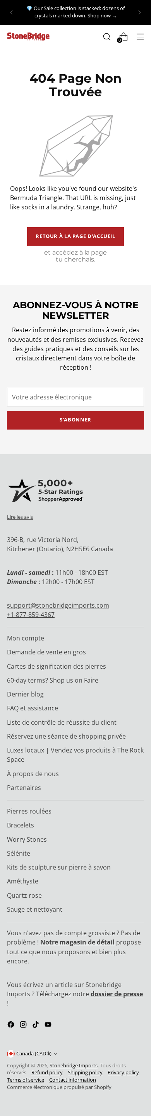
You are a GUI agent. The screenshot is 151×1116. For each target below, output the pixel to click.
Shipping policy (85, 1072)
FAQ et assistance (32, 708)
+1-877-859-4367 (31, 614)
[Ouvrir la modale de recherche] (107, 36)
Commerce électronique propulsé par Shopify (59, 1087)
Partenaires (24, 787)
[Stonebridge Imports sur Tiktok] (36, 1026)
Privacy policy (123, 1072)
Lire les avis (20, 516)
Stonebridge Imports (74, 1065)
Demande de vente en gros (46, 652)
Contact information (72, 1080)
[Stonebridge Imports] (28, 36)
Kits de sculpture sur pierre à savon (59, 867)
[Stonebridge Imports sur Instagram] (24, 1026)
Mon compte (25, 638)
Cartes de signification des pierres (56, 666)
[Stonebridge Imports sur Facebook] (11, 1026)
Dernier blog (25, 694)
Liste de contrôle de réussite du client (62, 722)
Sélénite (18, 853)
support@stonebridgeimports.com (58, 605)
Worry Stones (27, 839)
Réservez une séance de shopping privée (66, 736)
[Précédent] (11, 12)
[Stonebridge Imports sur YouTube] (48, 1026)
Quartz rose (24, 895)
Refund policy (47, 1072)
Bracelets (20, 825)
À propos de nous (33, 773)
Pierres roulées (29, 811)
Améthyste (22, 881)
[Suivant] (139, 12)
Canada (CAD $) (33, 1053)
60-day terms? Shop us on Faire (52, 680)
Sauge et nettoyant (34, 909)
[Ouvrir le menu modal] (140, 36)
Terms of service (25, 1080)
